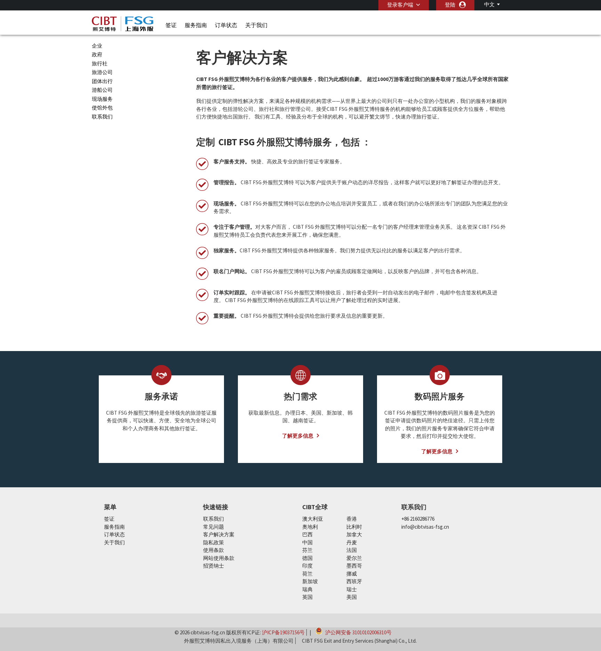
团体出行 (102, 81)
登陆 (450, 4)
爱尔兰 (354, 558)
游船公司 (102, 90)
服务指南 (196, 25)
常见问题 (213, 526)
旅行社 (99, 63)
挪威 (351, 573)
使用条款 (213, 550)
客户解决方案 (218, 534)
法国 (351, 550)
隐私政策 (213, 542)
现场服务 (102, 99)
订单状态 (226, 25)
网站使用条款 (218, 558)
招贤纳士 (213, 565)
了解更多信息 (297, 435)
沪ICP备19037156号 (283, 632)
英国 (307, 597)
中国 (307, 542)
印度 (307, 565)
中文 (489, 4)
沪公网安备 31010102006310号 (358, 631)
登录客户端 (400, 4)
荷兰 (307, 573)
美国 (351, 597)
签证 (171, 25)
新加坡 (310, 581)
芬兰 (307, 550)
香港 (351, 518)
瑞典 (307, 589)
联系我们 (102, 116)
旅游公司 (102, 72)
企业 (97, 45)
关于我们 (256, 25)
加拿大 (354, 534)
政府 (97, 54)
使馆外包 (102, 107)
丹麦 (351, 542)
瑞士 (351, 589)
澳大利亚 (312, 518)
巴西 (307, 534)
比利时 (354, 526)
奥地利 (310, 526)
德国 (307, 558)
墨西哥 (354, 565)
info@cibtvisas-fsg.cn (425, 526)
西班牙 (354, 581)
